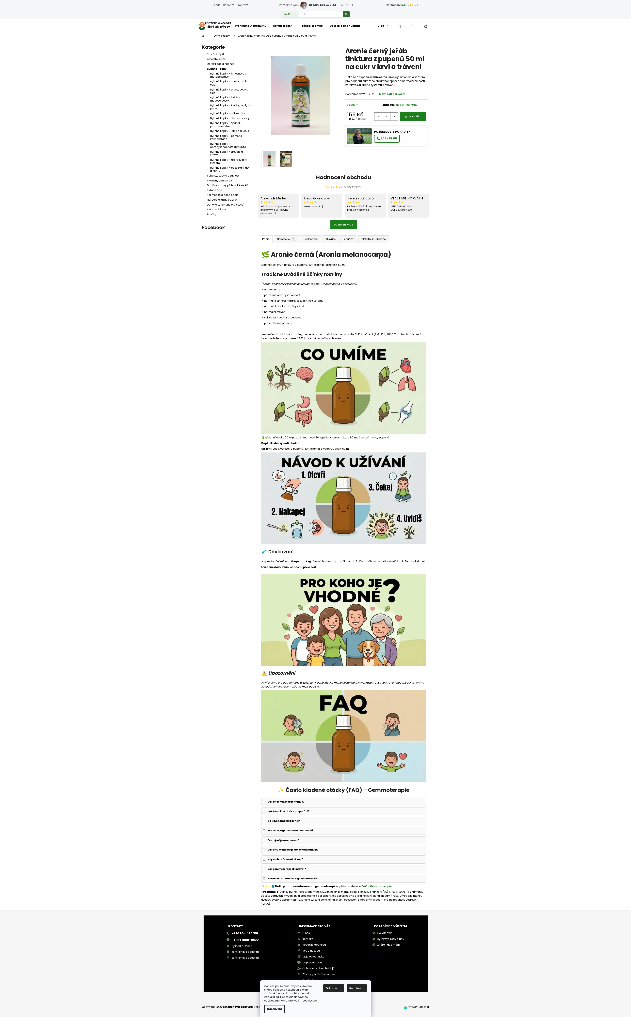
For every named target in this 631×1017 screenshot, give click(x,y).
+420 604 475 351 (244, 933)
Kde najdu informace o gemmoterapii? (292, 878)
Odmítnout (334, 988)
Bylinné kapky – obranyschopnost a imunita (228, 145)
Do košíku (415, 116)
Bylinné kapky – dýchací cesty (229, 118)
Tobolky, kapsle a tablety (223, 176)
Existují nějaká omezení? (283, 840)
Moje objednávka (313, 956)
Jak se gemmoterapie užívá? (286, 801)
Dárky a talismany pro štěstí (225, 205)
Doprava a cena (312, 962)
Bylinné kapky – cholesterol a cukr (229, 83)
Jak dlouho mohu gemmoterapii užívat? (293, 849)
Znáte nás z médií (388, 945)
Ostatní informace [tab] (374, 239)
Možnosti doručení (392, 94)
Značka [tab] (349, 239)
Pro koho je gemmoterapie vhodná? (290, 830)
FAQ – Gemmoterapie (377, 886)
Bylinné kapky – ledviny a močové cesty (226, 99)
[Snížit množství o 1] (378, 116)
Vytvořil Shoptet (418, 1007)
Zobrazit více (343, 224)
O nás (216, 5)
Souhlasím (356, 988)
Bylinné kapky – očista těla (227, 113)
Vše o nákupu (311, 951)
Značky (211, 214)
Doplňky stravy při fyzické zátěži (227, 185)
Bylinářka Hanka (241, 946)
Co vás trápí (385, 933)
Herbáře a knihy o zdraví (222, 200)
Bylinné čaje (214, 190)
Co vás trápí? (215, 54)
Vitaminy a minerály (220, 180)
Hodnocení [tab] (311, 239)
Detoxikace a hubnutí (221, 64)
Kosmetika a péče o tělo (222, 195)
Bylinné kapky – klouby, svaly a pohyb (230, 107)
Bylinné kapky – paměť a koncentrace (226, 137)
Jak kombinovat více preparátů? (288, 811)
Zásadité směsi (216, 59)
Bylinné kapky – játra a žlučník (229, 131)
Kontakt (243, 5)
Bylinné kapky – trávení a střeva (226, 153)
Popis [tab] (265, 239)
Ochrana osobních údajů (318, 968)
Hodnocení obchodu (343, 177)
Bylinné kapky (217, 69)
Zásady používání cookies (318, 974)
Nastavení (274, 1009)
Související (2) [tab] (286, 239)
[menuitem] (251, 25)
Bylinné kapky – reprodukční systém (228, 161)
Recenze (228, 5)
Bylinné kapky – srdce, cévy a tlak (229, 91)
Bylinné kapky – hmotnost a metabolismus (228, 75)
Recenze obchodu (314, 945)
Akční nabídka (216, 209)
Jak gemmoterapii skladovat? (287, 869)
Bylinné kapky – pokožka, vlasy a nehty (230, 169)
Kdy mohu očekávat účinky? (285, 859)
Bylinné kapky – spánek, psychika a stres (225, 124)
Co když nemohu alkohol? (284, 821)
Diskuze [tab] (331, 239)
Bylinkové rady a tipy (390, 939)
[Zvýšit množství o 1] (394, 116)
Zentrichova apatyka (245, 952)
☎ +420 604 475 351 (322, 5)
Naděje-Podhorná (405, 105)
